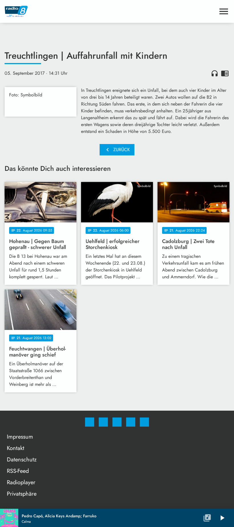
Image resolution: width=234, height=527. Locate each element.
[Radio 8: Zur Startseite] (110, 11)
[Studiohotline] (130, 422)
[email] (144, 422)
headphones (215, 73)
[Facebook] (89, 422)
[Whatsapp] (117, 422)
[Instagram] (103, 422)
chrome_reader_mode (225, 73)
